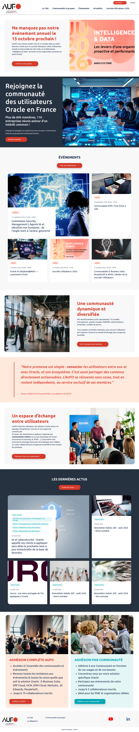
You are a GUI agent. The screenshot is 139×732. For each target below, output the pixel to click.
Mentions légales (67, 729)
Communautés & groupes (63, 8)
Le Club (45, 8)
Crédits (75, 729)
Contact (132, 3)
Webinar (15, 212)
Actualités (97, 8)
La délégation (32, 721)
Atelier (97, 197)
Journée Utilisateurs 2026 (117, 8)
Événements (84, 8)
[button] (129, 140)
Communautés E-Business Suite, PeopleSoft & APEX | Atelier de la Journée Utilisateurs (110, 274)
